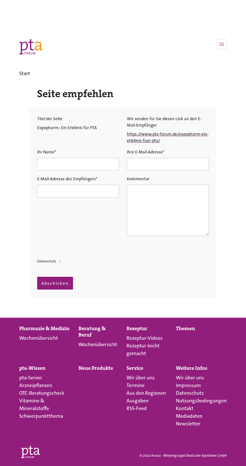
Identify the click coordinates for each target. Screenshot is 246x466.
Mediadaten (189, 416)
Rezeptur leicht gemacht (143, 349)
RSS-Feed (137, 408)
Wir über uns (141, 377)
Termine (135, 385)
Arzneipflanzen (35, 385)
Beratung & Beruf (92, 331)
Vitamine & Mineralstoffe (34, 404)
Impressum (188, 385)
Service (135, 368)
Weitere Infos (191, 368)
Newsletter (188, 423)
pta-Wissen (32, 368)
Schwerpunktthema (41, 416)
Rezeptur (137, 328)
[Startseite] (30, 450)
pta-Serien (30, 377)
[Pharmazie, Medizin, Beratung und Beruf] (31, 46)
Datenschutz (46, 261)
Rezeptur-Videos (145, 338)
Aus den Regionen (146, 393)
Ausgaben (138, 400)
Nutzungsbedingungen (201, 400)
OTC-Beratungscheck (41, 393)
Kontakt (184, 408)
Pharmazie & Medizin (44, 328)
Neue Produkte (95, 368)
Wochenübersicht (38, 338)
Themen (185, 328)
